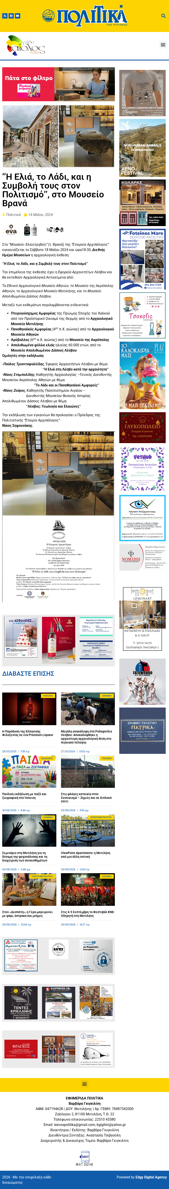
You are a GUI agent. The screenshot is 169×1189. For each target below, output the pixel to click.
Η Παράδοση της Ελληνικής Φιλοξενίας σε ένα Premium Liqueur (27, 733)
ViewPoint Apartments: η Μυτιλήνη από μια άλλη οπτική (85, 854)
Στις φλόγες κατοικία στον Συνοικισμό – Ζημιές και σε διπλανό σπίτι (86, 797)
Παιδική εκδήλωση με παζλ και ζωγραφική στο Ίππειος (24, 796)
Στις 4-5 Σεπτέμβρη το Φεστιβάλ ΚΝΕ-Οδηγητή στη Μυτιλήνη (88, 913)
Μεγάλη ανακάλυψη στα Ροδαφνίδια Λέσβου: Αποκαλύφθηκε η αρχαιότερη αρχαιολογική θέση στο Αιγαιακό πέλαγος (86, 737)
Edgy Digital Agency (151, 1177)
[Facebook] (11, 16)
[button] (163, 44)
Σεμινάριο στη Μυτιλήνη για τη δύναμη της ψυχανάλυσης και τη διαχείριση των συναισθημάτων (24, 856)
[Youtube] (17, 16)
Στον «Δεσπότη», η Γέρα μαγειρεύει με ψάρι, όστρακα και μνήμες (27, 913)
